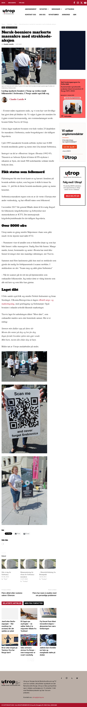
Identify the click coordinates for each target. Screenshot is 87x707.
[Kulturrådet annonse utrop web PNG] (72, 117)
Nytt (15, 24)
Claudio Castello (9, 44)
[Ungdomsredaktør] (72, 161)
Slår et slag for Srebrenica (6, 573)
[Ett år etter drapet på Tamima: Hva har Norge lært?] (10, 640)
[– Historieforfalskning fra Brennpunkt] (47, 564)
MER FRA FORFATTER (34, 603)
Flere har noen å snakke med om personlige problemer (44, 594)
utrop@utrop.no (38, 697)
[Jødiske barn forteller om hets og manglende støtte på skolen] (48, 640)
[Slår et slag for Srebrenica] (10, 564)
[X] (72, 678)
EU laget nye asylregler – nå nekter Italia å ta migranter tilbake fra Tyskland (28, 626)
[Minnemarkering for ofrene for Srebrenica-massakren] (28, 564)
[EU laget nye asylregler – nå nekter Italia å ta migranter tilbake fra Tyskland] (29, 614)
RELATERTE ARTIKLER (12, 603)
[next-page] (32, 659)
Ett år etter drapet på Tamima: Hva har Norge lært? (9, 650)
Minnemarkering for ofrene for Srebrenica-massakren (27, 574)
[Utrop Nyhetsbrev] (72, 205)
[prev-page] (28, 659)
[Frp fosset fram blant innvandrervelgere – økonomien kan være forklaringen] (48, 614)
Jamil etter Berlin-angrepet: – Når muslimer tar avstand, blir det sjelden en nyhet (9, 626)
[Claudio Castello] (6, 100)
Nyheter (9, 24)
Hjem (3, 24)
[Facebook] (61, 678)
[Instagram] (66, 678)
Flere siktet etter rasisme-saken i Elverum (12, 594)
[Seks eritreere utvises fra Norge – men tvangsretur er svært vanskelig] (29, 640)
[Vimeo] (77, 678)
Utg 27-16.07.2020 (12, 27)
